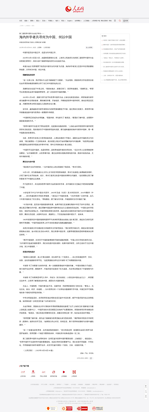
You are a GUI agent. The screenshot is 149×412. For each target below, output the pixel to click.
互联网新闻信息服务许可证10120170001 (50, 394)
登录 (126, 20)
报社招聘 (51, 384)
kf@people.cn (58, 391)
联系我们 (116, 384)
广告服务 (66, 384)
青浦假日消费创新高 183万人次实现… (113, 71)
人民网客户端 (96, 20)
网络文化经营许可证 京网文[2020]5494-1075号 (61, 398)
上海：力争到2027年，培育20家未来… (113, 75)
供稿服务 (80, 384)
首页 (20, 20)
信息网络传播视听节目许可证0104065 (39, 398)
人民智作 (74, 376)
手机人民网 (43, 376)
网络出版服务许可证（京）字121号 (84, 398)
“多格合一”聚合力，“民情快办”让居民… (114, 58)
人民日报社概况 (34, 384)
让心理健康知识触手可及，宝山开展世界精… (116, 80)
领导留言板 (53, 376)
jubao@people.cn (91, 388)
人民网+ (33, 376)
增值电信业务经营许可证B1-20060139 (72, 394)
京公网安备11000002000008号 (112, 398)
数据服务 (87, 384)
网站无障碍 (104, 20)
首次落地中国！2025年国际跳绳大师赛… (114, 62)
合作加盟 (73, 384)
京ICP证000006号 (99, 398)
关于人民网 (44, 384)
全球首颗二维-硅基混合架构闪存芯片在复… (115, 53)
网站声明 (94, 384)
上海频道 (27, 25)
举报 (110, 20)
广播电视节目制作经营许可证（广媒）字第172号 (97, 394)
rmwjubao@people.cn (98, 391)
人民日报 (23, 376)
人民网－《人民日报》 (44, 47)
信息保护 (109, 384)
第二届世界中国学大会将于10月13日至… (114, 66)
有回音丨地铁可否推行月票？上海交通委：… (115, 40)
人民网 (21, 25)
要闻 (33, 25)
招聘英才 (59, 384)
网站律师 (102, 384)
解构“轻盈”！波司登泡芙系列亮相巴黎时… (114, 44)
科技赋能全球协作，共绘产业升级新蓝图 (114, 49)
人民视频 (64, 376)
